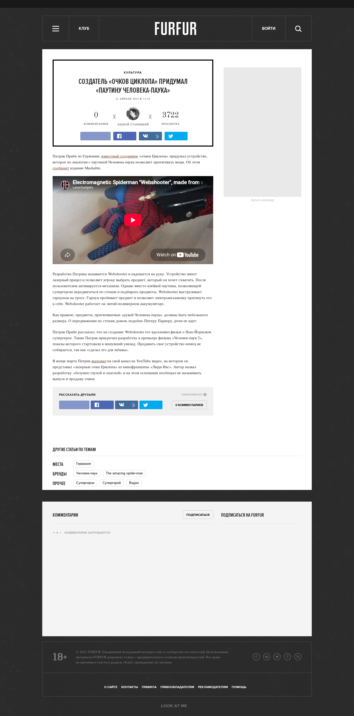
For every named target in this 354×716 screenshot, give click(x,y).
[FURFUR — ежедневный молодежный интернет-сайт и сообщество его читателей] (175, 28)
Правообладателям (177, 687)
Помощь (239, 687)
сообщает (61, 167)
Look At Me (174, 706)
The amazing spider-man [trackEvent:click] (124, 473)
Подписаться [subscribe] (198, 515)
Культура (133, 73)
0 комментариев (189, 405)
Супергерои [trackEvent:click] (85, 483)
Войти (268, 28)
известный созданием (119, 155)
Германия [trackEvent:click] (83, 464)
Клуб (84, 28)
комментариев (96, 118)
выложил (98, 360)
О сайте (110, 687)
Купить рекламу (262, 200)
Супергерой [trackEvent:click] (112, 483)
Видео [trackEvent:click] (134, 483)
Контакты (129, 687)
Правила (149, 687)
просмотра (170, 118)
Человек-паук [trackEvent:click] (86, 473)
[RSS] (297, 656)
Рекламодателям (213, 687)
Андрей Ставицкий (133, 124)
